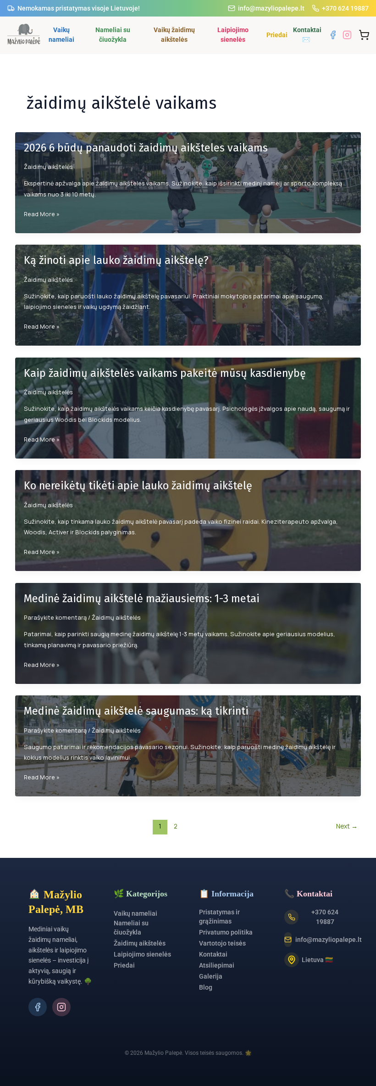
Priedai (276, 35)
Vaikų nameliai (61, 34)
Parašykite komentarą (55, 617)
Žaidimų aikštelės (48, 166)
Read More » (42, 214)
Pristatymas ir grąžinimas (219, 916)
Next (347, 826)
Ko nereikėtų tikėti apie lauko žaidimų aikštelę (138, 485)
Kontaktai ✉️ (307, 34)
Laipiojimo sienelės (233, 34)
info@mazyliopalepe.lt (271, 8)
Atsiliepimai (216, 965)
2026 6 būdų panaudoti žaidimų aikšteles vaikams (146, 147)
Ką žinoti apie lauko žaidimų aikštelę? (116, 260)
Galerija (210, 976)
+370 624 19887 (345, 8)
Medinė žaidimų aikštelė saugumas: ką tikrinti (136, 711)
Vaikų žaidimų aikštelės (174, 34)
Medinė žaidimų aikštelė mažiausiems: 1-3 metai (142, 598)
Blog (205, 987)
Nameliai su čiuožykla (112, 34)
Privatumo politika (226, 932)
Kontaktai (213, 954)
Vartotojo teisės (222, 943)
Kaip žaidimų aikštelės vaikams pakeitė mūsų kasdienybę (165, 373)
